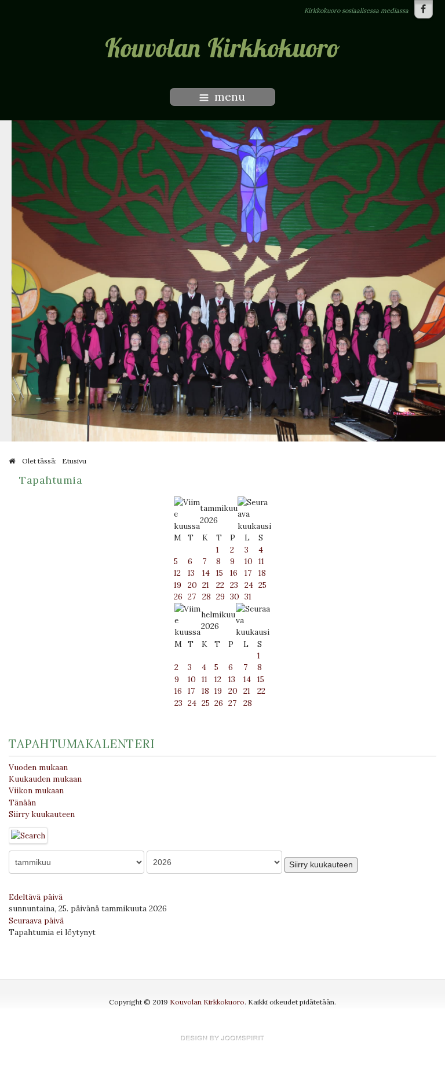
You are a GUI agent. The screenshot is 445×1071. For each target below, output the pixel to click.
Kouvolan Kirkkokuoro (207, 1002)
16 (234, 573)
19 (177, 585)
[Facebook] (423, 9)
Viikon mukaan (36, 790)
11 (261, 561)
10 (249, 561)
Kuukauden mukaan (45, 779)
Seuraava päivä (36, 920)
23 (234, 585)
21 (205, 585)
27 (192, 596)
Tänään (22, 802)
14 (206, 573)
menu (229, 97)
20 (192, 585)
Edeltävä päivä (36, 897)
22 (220, 585)
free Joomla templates (222, 1038)
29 (220, 596)
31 (248, 596)
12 (177, 573)
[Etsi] (28, 834)
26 (178, 596)
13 (191, 573)
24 (249, 585)
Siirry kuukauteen (42, 814)
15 (219, 573)
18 (262, 573)
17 (248, 573)
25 (262, 585)
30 (234, 596)
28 (206, 596)
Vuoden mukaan (38, 767)
